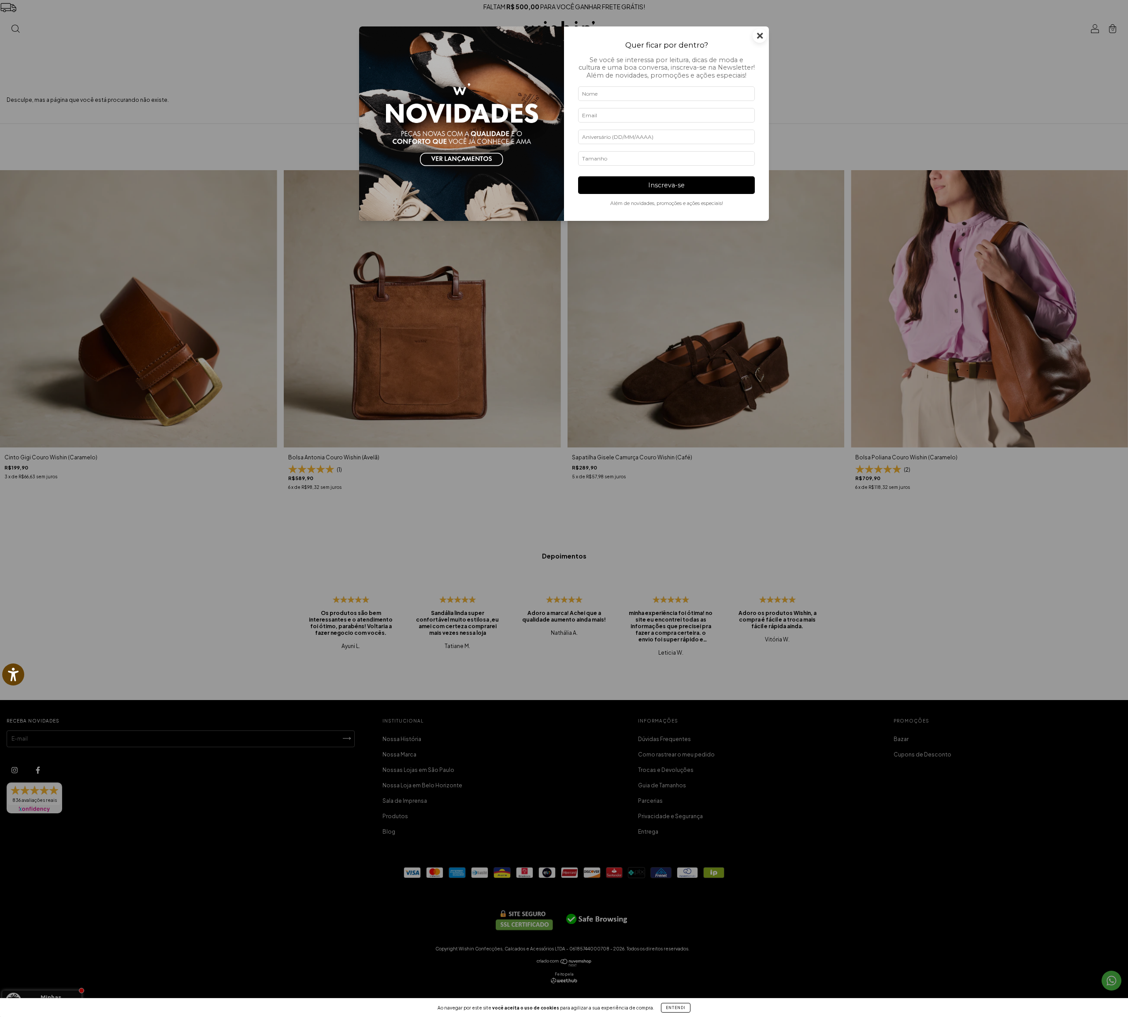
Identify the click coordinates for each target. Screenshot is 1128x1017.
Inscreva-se (666, 185)
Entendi (676, 1008)
